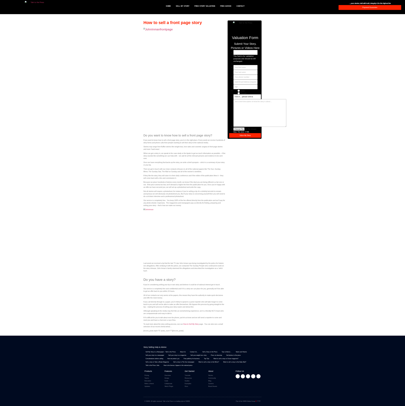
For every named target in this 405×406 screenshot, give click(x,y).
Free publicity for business (192, 358)
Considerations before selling (154, 358)
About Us (183, 352)
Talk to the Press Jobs (152, 365)
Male (243, 91)
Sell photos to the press (233, 355)
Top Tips (206, 358)
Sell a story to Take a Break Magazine (157, 362)
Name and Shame (241, 352)
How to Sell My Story (191, 324)
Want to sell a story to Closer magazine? (225, 358)
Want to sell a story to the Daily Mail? (234, 362)
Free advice (225, 6)
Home (168, 6)
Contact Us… (194, 352)
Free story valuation (204, 6)
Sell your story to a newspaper (155, 355)
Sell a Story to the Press (209, 352)
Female (243, 93)
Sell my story (182, 6)
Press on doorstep (216, 355)
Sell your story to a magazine (177, 355)
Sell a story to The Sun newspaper (183, 362)
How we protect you (173, 358)
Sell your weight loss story (198, 355)
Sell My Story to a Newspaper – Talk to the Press (161, 352)
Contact (240, 6)
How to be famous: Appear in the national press (178, 365)
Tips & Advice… (227, 352)
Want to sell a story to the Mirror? (208, 362)
